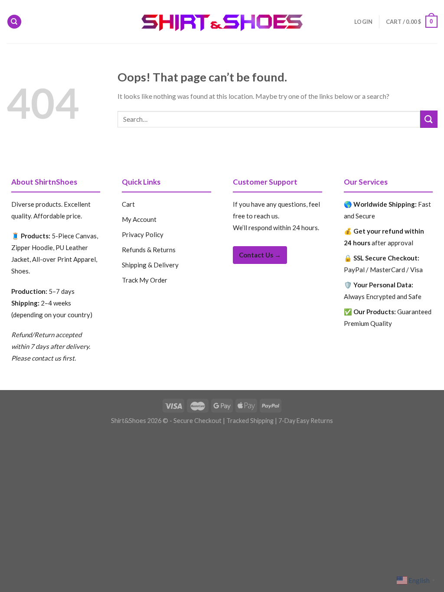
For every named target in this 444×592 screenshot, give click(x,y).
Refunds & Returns (149, 250)
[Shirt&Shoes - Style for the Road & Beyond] (222, 21)
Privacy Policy (142, 234)
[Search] (14, 22)
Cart (128, 204)
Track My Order (144, 280)
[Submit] (428, 119)
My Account (139, 219)
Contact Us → (260, 255)
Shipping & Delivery (150, 265)
